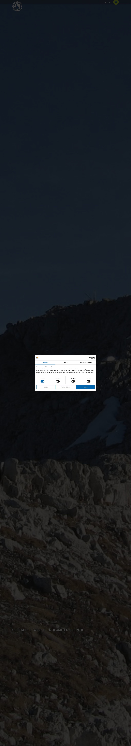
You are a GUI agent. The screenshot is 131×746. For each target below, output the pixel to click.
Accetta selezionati (65, 387)
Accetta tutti (85, 387)
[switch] (58, 381)
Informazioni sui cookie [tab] (86, 362)
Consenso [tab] (45, 362)
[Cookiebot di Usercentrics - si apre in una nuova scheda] (89, 358)
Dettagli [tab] (65, 362)
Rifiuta (45, 387)
